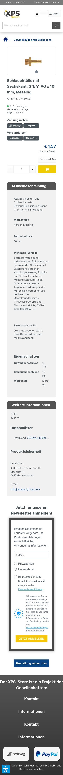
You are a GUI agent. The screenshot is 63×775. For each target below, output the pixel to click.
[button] (6, 769)
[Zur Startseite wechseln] (11, 14)
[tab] (31, 699)
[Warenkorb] (40, 12)
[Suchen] (56, 25)
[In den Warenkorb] (47, 169)
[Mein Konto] (37, 13)
